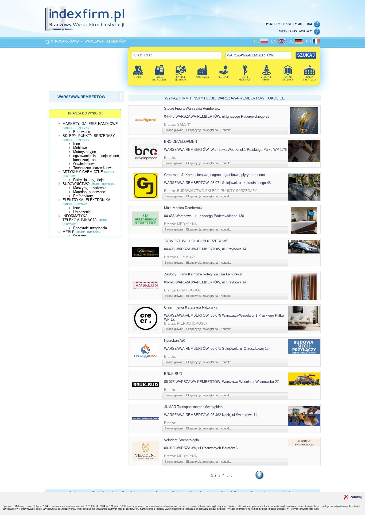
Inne (76, 144)
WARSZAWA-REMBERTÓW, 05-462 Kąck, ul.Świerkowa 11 (210, 415)
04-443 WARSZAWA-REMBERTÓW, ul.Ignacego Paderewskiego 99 (216, 116)
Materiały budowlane (89, 192)
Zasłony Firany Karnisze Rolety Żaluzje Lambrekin (203, 274)
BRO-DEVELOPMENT (181, 142)
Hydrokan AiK (174, 341)
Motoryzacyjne (84, 152)
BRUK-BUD (173, 374)
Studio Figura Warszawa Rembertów (192, 108)
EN (274, 41)
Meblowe (80, 148)
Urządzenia (82, 212)
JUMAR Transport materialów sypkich (193, 407)
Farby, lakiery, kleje (88, 180)
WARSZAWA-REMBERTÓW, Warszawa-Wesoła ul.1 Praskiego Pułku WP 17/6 (225, 150)
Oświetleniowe (84, 164)
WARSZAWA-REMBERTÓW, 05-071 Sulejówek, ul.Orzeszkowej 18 (216, 349)
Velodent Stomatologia (181, 440)
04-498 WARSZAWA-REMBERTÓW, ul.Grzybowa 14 (205, 249)
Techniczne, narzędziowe (92, 168)
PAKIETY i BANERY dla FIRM (289, 24)
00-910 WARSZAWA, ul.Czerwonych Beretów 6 (201, 448)
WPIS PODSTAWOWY (295, 31)
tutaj (316, 509)
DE (292, 41)
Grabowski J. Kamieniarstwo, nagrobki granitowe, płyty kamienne (214, 175)
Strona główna (174, 130)
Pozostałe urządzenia (90, 228)
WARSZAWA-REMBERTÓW (105, 41)
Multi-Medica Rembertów (183, 208)
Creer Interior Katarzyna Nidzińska (190, 307)
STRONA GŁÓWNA (65, 41)
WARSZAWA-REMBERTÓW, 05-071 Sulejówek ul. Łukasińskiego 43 (217, 183)
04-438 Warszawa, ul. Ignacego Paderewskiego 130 (204, 216)
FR (309, 41)
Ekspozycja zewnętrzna (202, 130)
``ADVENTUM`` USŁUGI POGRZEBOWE (196, 241)
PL (257, 41)
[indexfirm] (84, 17)
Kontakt (226, 130)
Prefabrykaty (83, 196)
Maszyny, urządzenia (89, 188)
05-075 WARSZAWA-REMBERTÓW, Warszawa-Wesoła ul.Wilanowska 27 (221, 382)
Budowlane (81, 132)
